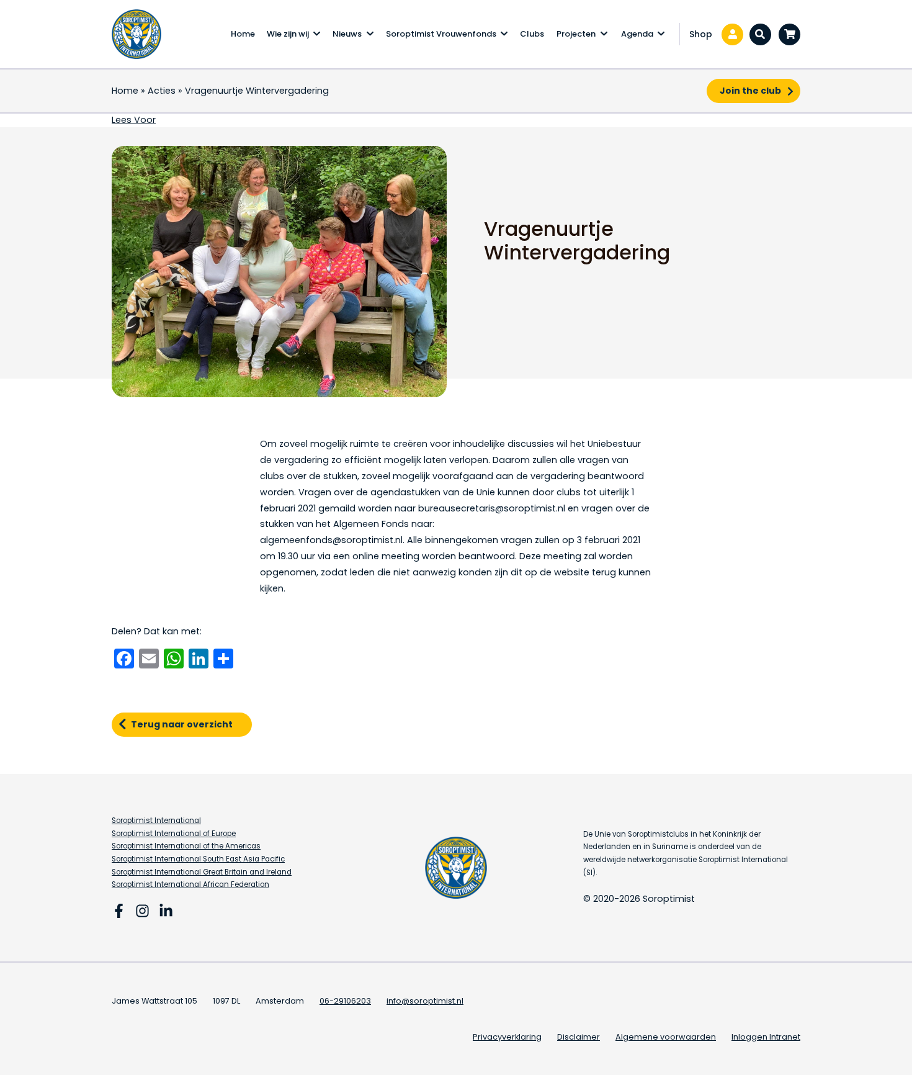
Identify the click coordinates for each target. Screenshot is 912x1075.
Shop (700, 34)
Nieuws (347, 34)
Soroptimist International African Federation (190, 884)
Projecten (576, 34)
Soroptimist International (156, 820)
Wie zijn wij (288, 34)
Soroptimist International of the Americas (186, 846)
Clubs (532, 34)
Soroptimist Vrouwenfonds (441, 34)
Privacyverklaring (507, 1037)
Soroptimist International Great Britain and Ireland (202, 872)
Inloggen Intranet (765, 1037)
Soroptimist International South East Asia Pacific (198, 859)
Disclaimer (578, 1037)
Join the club (750, 90)
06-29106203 (345, 1001)
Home (243, 34)
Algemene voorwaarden (665, 1037)
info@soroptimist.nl (425, 1001)
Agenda (637, 34)
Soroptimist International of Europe (174, 834)
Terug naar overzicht (182, 724)
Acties (162, 90)
